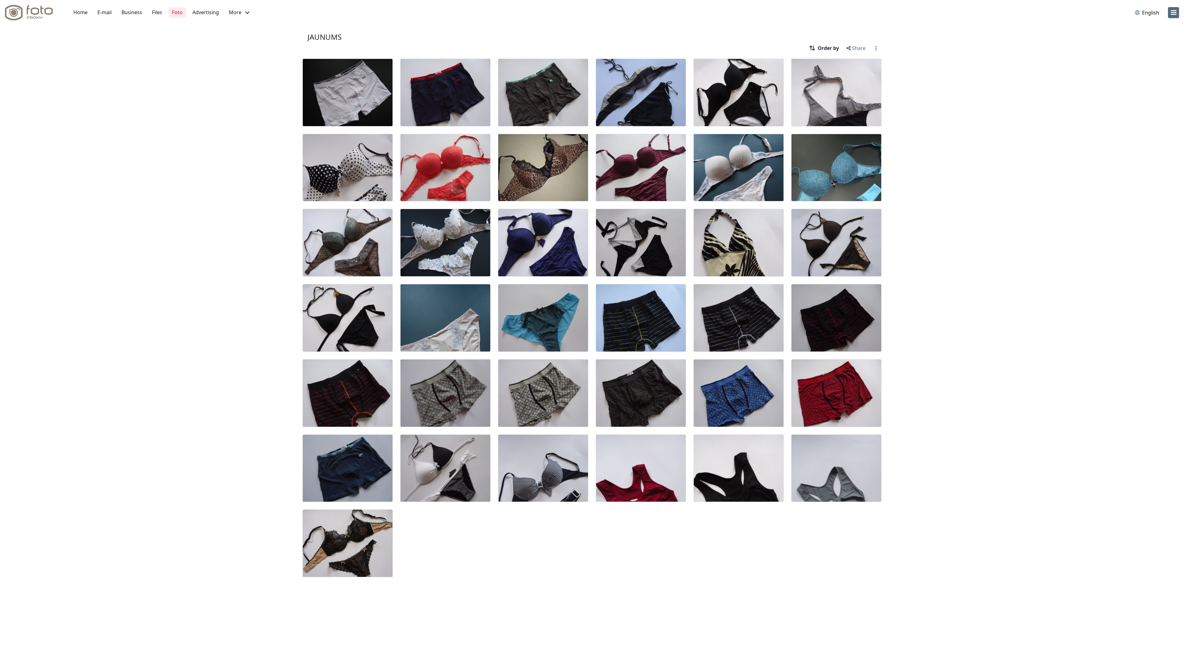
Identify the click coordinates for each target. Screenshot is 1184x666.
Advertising (205, 12)
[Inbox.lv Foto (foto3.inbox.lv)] (32, 12)
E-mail (104, 12)
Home (80, 12)
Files (157, 12)
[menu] (1173, 12)
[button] (239, 12)
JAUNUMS (324, 37)
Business (131, 12)
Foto (177, 12)
